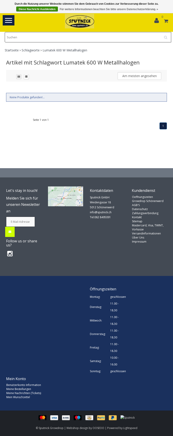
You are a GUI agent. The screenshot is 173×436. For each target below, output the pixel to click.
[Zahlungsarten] (80, 417)
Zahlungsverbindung (145, 213)
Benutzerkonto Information (23, 385)
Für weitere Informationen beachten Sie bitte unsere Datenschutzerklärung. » (109, 9)
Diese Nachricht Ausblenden (37, 9)
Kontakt (137, 217)
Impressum (139, 241)
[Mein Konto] (157, 21)
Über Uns (138, 237)
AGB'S (136, 205)
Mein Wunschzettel (18, 397)
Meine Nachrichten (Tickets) (23, 393)
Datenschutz (140, 209)
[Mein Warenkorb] (166, 21)
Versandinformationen (146, 233)
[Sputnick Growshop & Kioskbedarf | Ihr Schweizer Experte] (79, 21)
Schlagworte (31, 50)
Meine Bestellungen (18, 389)
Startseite (12, 50)
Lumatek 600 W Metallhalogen (65, 50)
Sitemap (137, 221)
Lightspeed (130, 428)
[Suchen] (167, 36)
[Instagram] (10, 253)
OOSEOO (98, 428)
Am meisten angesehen (139, 76)
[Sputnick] (128, 417)
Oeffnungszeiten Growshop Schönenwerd (148, 199)
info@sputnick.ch (101, 212)
